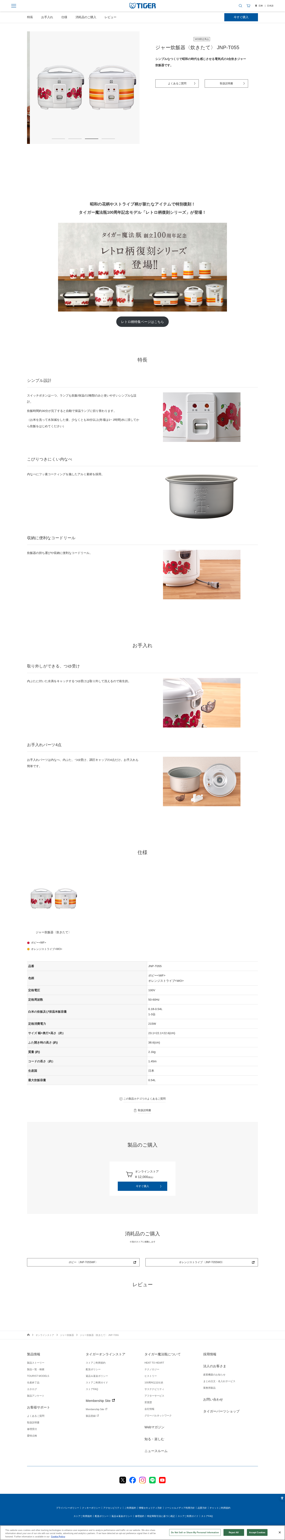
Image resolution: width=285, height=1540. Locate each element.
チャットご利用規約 (220, 1508)
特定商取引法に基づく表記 (161, 1516)
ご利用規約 (130, 1508)
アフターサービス (154, 1395)
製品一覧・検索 (35, 1369)
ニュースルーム (156, 1451)
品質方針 (202, 1508)
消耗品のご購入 (86, 17)
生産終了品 (33, 1382)
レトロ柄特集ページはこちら (142, 322)
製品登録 (91, 1415)
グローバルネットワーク (158, 1415)
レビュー (110, 17)
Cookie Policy (58, 1536)
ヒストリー (150, 1375)
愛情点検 (32, 1435)
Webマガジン (154, 1427)
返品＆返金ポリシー (97, 1375)
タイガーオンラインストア (105, 1354)
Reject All (234, 1532)
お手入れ (47, 17)
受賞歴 (148, 1402)
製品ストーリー (35, 1362)
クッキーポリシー (91, 1508)
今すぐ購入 (241, 17)
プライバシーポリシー (67, 1508)
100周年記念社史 (153, 1382)
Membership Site (98, 1401)
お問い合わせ (213, 1399)
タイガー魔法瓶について (162, 1354)
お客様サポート (38, 1407)
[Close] (279, 1532)
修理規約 (139, 1516)
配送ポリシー (93, 1369)
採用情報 (209, 1354)
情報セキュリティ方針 (150, 1508)
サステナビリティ (154, 1389)
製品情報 (33, 1354)
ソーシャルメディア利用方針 (180, 1508)
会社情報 (149, 1409)
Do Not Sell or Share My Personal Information (195, 1532)
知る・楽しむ (154, 1439)
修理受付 (32, 1429)
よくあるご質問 (177, 83)
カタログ (32, 1389)
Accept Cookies (257, 1532)
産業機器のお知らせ (214, 1374)
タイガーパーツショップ (221, 1411)
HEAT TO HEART (154, 1362)
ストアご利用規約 (96, 1362)
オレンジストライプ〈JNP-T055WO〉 (201, 1262)
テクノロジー (151, 1369)
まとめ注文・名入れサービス (219, 1381)
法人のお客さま (214, 1366)
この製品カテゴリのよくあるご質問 (144, 1098)
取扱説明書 (226, 83)
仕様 (64, 17)
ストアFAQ (92, 1389)
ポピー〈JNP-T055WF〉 (83, 1262)
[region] (142, 1532)
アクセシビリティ (112, 1508)
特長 (30, 17)
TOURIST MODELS (38, 1375)
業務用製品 (209, 1387)
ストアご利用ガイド (97, 1382)
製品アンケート (35, 1395)
